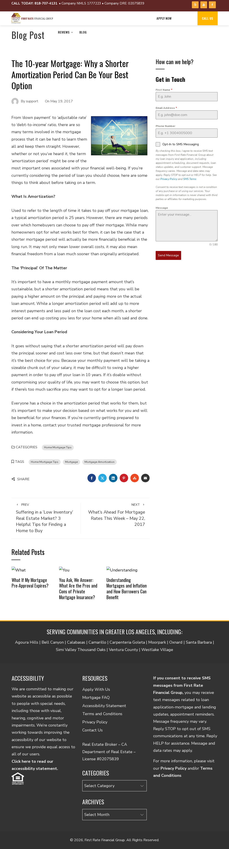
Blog (83, 32)
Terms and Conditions (102, 713)
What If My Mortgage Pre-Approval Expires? (30, 583)
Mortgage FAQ (96, 697)
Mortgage (71, 462)
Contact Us (92, 730)
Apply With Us (96, 689)
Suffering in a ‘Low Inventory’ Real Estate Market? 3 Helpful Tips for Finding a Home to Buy (44, 518)
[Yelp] (195, 4)
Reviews (64, 32)
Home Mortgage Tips (58, 447)
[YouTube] (203, 4)
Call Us (207, 18)
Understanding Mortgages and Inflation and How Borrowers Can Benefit (126, 588)
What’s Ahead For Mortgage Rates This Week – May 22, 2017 (116, 515)
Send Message (168, 255)
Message (162, 208)
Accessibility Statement (104, 705)
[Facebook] (212, 4)
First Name (164, 90)
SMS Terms (189, 179)
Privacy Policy (168, 179)
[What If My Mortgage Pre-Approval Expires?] (19, 570)
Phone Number (165, 126)
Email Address (166, 108)
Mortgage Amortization (99, 462)
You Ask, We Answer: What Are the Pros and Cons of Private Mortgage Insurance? (78, 588)
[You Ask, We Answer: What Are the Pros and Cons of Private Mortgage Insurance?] (64, 570)
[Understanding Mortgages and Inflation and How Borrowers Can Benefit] (122, 570)
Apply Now (164, 18)
